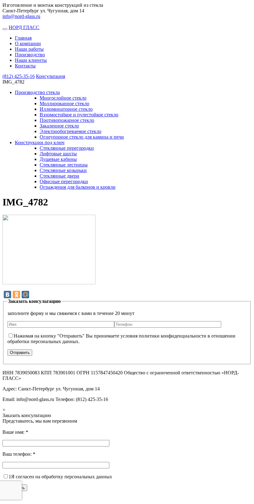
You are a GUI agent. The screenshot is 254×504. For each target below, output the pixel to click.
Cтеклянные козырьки (63, 170)
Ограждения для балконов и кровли (78, 187)
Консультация (50, 76)
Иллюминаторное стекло (66, 109)
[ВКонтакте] (7, 294)
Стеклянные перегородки (67, 148)
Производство (30, 54)
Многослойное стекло (63, 98)
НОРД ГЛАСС (24, 27)
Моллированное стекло (64, 103)
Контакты (25, 65)
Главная (23, 38)
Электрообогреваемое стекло (70, 131)
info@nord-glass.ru (21, 16)
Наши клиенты (31, 60)
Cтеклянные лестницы (64, 164)
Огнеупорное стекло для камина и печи (82, 137)
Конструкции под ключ (39, 142)
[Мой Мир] (25, 294)
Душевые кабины (58, 159)
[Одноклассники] (16, 294)
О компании (28, 43)
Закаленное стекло (59, 125)
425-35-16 (18, 76)
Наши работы (29, 49)
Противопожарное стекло (67, 120)
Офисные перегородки (64, 181)
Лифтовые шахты (58, 153)
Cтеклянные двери (59, 176)
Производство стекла (37, 92)
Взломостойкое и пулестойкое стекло (79, 114)
